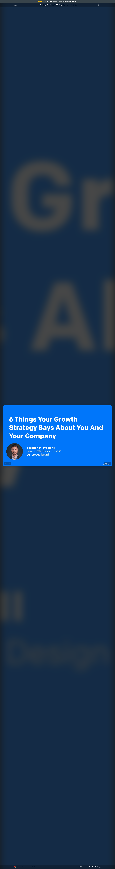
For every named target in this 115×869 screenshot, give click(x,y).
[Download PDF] (100, 866)
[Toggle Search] (98, 5)
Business (83, 866)
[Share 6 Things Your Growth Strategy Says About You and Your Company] (92, 867)
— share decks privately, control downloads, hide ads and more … (57, 1)
